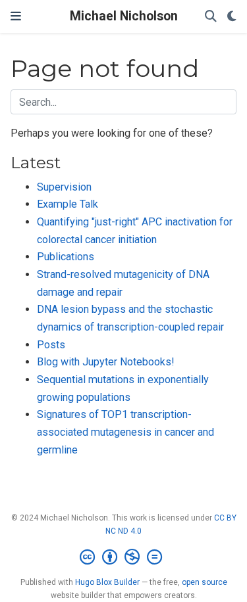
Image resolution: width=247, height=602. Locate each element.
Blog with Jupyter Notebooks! (106, 362)
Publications (65, 256)
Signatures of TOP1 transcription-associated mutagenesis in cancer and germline (125, 431)
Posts (51, 344)
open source (204, 582)
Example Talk (67, 204)
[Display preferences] (231, 16)
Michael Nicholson (124, 16)
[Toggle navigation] (16, 16)
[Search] (211, 16)
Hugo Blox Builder (107, 582)
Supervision (64, 187)
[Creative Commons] (123, 557)
